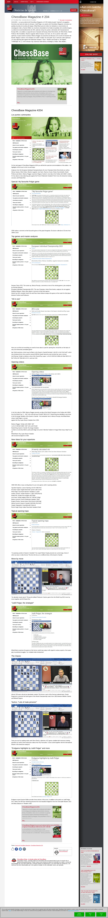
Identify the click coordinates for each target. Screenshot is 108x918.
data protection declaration (73, 910)
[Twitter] (20, 849)
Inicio (16, 1)
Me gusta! (62, 20)
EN (58, 10)
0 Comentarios (68, 20)
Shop (8, 1)
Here (10, 910)
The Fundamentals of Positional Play (88, 871)
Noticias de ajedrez (25, 10)
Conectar (93, 2)
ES (59, 10)
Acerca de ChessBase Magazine (22, 845)
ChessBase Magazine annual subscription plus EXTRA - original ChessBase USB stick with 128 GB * (41, 826)
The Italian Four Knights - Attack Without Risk (89, 891)
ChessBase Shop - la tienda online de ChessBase (31, 859)
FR (61, 10)
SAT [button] (31, 1)
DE (56, 10)
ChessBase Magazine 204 (26, 89)
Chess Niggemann (63, 851)
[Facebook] (16, 849)
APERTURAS (24, 1)
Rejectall (90, 914)
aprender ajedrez (42, 1)
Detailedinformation (79, 914)
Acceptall (101, 914)
